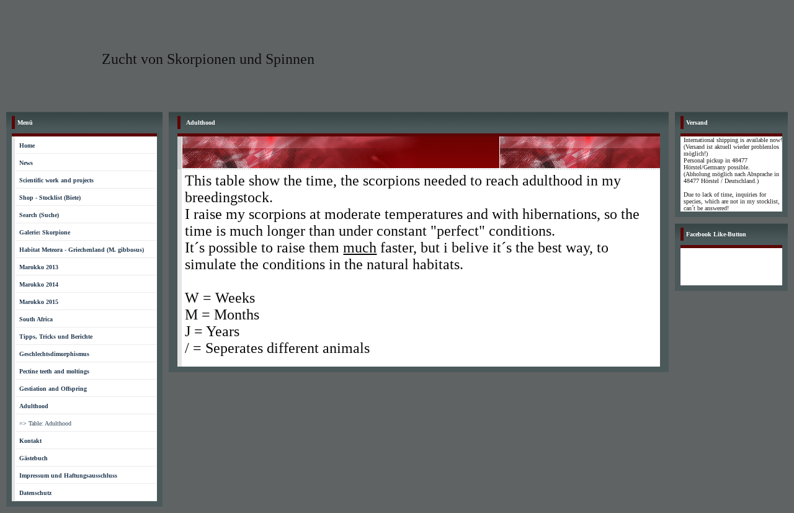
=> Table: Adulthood (45, 423)
